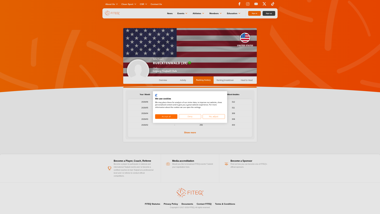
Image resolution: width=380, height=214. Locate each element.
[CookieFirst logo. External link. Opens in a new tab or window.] (156, 95)
